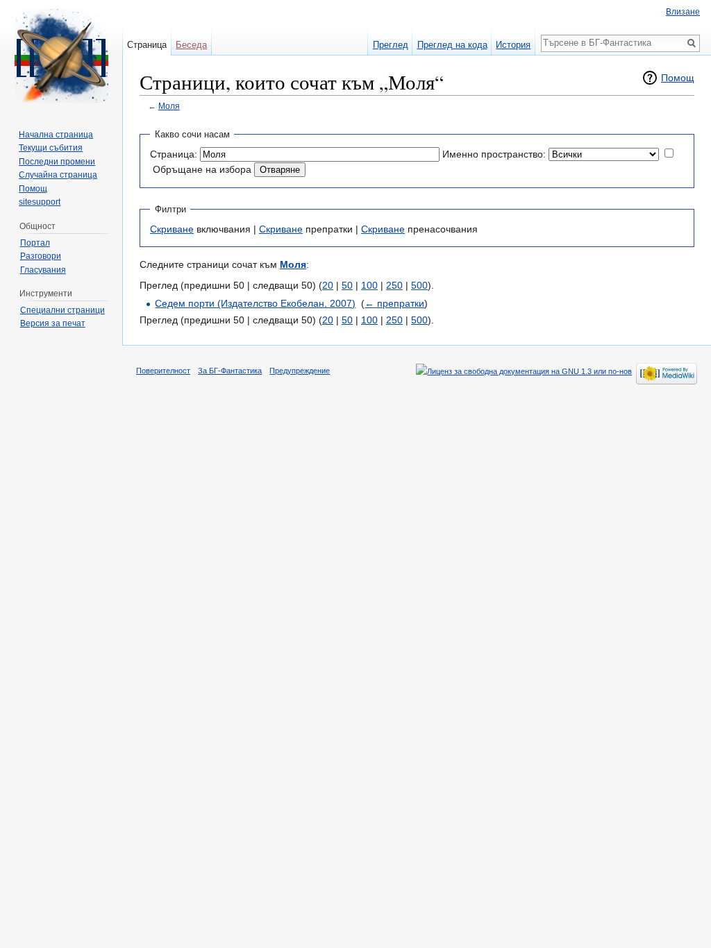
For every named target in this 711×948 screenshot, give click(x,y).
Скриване (172, 229)
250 (394, 285)
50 (347, 285)
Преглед (390, 45)
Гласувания (43, 270)
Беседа (191, 45)
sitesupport (39, 202)
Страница (147, 45)
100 (369, 285)
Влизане (683, 12)
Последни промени (57, 162)
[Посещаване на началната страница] (61, 55)
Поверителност (163, 370)
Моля (169, 105)
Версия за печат (52, 323)
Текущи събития (51, 148)
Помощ (677, 77)
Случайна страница (58, 175)
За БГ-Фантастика (230, 370)
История (513, 45)
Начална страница (56, 134)
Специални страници (62, 310)
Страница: (173, 154)
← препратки (394, 303)
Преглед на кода (452, 45)
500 (419, 285)
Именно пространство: (494, 154)
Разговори (40, 256)
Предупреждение (299, 370)
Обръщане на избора (202, 169)
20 (327, 285)
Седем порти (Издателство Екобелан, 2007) (255, 303)
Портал (35, 243)
